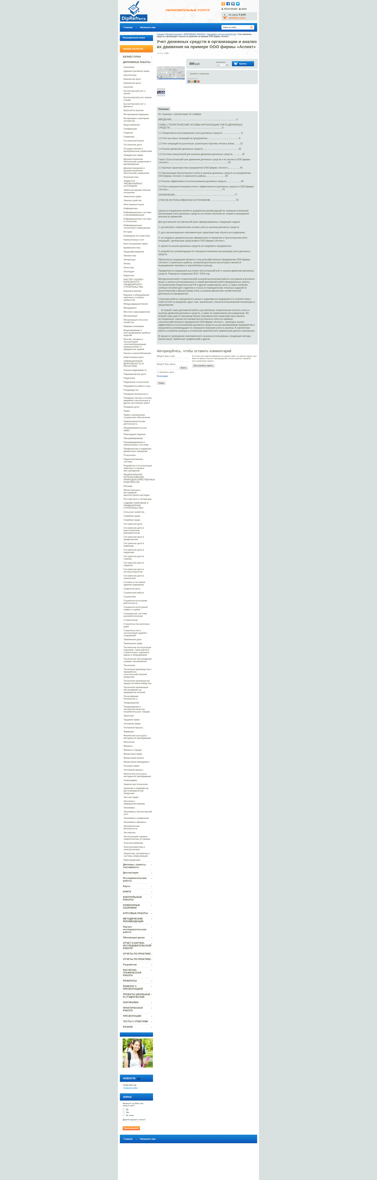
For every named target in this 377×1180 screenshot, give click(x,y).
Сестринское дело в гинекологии (134, 576)
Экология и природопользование (134, 802)
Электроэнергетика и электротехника (134, 848)
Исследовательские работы (135, 879)
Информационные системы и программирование (137, 213)
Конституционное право (136, 243)
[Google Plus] (198, 81)
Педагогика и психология (136, 382)
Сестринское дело (133, 524)
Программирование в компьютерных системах (136, 443)
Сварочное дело (132, 588)
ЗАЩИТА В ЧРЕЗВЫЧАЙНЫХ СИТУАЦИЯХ (133, 183)
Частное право (131, 797)
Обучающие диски (134, 937)
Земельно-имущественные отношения (137, 191)
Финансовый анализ (134, 758)
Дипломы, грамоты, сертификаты (134, 865)
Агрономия (129, 67)
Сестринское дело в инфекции (134, 544)
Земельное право (132, 196)
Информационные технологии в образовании (137, 226)
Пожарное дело (131, 407)
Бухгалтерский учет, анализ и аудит (138, 98)
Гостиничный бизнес (134, 140)
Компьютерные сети (134, 239)
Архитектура (130, 75)
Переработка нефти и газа (137, 386)
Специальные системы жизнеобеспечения (135, 614)
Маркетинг (129, 275)
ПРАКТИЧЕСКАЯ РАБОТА (133, 1009)
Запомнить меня (166, 372)
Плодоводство (131, 390)
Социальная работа (134, 592)
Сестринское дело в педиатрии (134, 551)
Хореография (130, 780)
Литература (129, 259)
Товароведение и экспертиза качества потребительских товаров (137, 709)
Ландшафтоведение (134, 251)
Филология (129, 742)
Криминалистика (132, 247)
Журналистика (131, 177)
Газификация (130, 128)
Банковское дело (132, 79)
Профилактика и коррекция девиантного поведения (137, 449)
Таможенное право (133, 643)
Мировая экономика (134, 326)
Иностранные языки (134, 204)
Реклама (128, 486)
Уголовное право (132, 723)
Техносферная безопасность (131, 697)
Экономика (129, 807)
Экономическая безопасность (131, 827)
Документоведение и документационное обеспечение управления (136, 170)
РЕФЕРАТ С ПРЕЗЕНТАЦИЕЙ (133, 987)
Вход (244, 9)
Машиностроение (132, 291)
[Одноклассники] (192, 81)
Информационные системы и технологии (137, 220)
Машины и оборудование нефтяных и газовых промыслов (136, 297)
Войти (183, 368)
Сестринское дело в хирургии (134, 563)
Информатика (131, 208)
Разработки (130, 964)
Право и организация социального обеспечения (137, 416)
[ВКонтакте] (189, 81)
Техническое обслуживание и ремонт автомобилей (138, 660)
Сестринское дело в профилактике (134, 538)
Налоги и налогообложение (137, 353)
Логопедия (129, 271)
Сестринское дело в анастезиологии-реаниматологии (134, 530)
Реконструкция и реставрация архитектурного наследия (136, 492)
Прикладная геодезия (134, 434)
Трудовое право (132, 719)
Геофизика (129, 136)
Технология (129, 665)
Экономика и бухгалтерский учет (138, 812)
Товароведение (131, 702)
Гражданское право (133, 155)
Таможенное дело (133, 639)
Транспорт (129, 715)
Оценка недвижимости (135, 370)
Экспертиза (129, 832)
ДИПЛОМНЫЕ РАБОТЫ (136, 62)
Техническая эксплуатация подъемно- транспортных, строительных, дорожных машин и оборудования (137, 651)
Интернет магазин (174, 34)
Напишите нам (148, 27)
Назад (161, 383)
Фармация (129, 731)
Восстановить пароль (203, 365)
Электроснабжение (133, 843)
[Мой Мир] (195, 81)
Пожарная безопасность (136, 394)
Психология (129, 455)
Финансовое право (133, 754)
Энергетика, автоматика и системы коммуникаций (137, 854)
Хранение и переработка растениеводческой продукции (136, 790)
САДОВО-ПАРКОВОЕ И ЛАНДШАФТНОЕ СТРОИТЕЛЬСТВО (136, 505)
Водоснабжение (132, 124)
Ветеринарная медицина (136, 114)
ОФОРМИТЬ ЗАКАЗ (237, 18)
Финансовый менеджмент (136, 762)
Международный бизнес (136, 304)
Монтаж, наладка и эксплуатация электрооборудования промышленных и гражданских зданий (135, 344)
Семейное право (132, 516)
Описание (163, 109)
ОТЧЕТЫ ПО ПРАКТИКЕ (137, 953)
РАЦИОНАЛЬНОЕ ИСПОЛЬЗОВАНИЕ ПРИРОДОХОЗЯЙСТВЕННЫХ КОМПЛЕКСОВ (138, 478)
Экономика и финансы (135, 822)
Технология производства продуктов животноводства (137, 681)
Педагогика (129, 378)
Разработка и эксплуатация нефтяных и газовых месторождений (138, 468)
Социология (130, 596)
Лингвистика (130, 255)
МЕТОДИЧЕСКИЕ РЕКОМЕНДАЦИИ (133, 920)
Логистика (129, 267)
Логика (127, 263)
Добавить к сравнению (199, 74)
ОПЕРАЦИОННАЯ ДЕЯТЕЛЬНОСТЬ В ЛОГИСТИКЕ (134, 363)
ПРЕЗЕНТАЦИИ (132, 1016)
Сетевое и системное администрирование (134, 583)
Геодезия (128, 132)
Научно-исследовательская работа (134, 929)
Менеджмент (130, 308)
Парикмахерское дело (135, 374)
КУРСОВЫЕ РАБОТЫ (135, 913)
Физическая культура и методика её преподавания (137, 736)
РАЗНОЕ (128, 1027)
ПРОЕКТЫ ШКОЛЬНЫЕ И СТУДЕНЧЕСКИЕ (136, 995)
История (128, 231)
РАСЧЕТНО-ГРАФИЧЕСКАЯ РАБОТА (132, 973)
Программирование (133, 438)
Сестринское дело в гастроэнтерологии (134, 570)
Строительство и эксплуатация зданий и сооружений (135, 633)
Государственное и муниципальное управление (138, 149)
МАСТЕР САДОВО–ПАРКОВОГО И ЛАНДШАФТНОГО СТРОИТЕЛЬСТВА (134, 283)
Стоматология (131, 620)
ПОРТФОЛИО (130, 1002)
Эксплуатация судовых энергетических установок (137, 837)
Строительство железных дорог (137, 625)
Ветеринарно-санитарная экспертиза (136, 119)
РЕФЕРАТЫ (130, 981)
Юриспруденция (132, 860)
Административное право (136, 71)
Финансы (128, 746)
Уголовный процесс (133, 727)
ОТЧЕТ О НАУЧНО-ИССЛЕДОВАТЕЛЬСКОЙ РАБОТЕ (137, 946)
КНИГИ (127, 891)
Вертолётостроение (134, 110)
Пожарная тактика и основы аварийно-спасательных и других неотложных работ (138, 400)
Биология (128, 87)
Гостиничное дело (133, 144)
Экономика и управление (136, 818)
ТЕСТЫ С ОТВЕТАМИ (135, 1021)
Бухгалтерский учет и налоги (134, 92)
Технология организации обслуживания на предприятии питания (136, 689)
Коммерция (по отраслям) (137, 235)
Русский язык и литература (137, 499)
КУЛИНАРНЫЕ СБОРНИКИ (131, 906)
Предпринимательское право (135, 428)
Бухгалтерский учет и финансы (134, 105)
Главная (128, 27)
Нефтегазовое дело (134, 357)
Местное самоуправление (137, 312)
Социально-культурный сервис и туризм (136, 608)
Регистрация (230, 9)
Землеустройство (133, 200)
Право (127, 411)
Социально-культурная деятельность (135, 601)
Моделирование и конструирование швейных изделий (137, 332)
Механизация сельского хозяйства (136, 320)
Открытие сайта (130, 1088)
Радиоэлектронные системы (133, 460)
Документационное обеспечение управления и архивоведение (137, 161)
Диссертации (130, 872)
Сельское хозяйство (134, 512)
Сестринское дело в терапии (134, 557)
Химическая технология (136, 784)
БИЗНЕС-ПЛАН (132, 56)
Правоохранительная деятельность (134, 422)
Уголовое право (131, 766)
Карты (126, 886)
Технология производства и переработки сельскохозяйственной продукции (137, 673)
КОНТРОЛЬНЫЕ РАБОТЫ (132, 898)
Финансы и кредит (133, 750)
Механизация (130, 315)
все (138, 1078)
